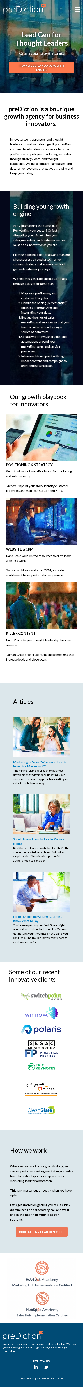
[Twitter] (46, 1367)
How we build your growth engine (41, 67)
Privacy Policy (27, 1379)
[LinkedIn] (36, 1367)
